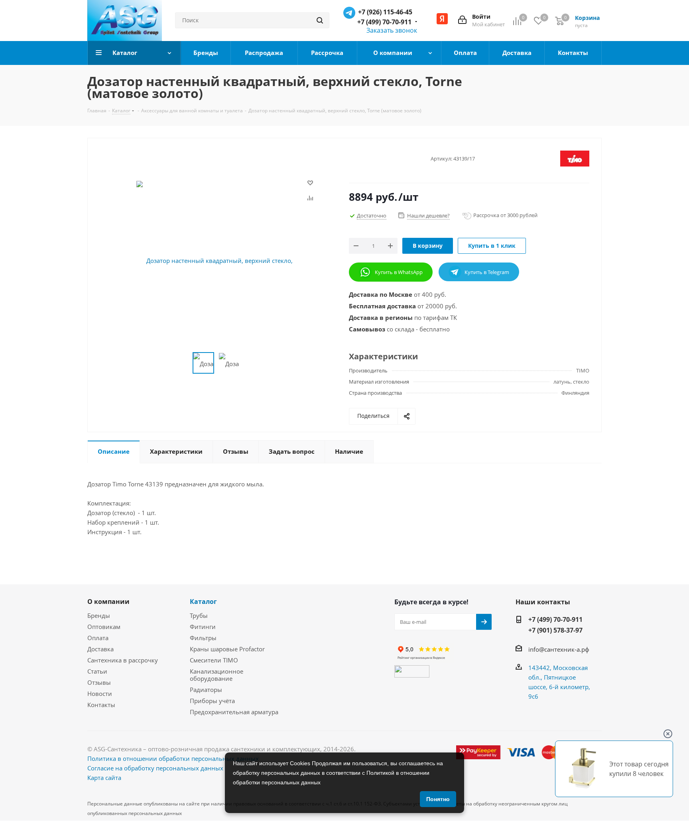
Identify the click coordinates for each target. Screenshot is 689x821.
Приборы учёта (212, 701)
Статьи (97, 671)
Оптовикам (103, 627)
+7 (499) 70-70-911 (384, 22)
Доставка (100, 649)
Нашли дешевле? (428, 215)
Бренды (98, 615)
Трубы (199, 615)
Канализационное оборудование (216, 674)
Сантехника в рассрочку (122, 660)
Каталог (203, 601)
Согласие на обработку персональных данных (155, 768)
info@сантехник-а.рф (558, 649)
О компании (108, 601)
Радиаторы (206, 690)
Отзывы (99, 682)
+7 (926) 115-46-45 (385, 12)
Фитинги (203, 627)
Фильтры (203, 638)
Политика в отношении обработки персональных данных (173, 758)
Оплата (97, 638)
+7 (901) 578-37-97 (555, 630)
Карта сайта (104, 778)
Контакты (101, 705)
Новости (99, 694)
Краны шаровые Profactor (227, 649)
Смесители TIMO (214, 660)
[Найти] (319, 20)
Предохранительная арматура (234, 712)
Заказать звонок (391, 30)
